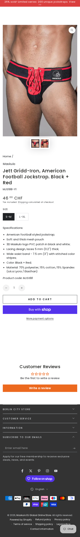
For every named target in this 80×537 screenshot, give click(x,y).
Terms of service (22, 524)
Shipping (23, 202)
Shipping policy (44, 524)
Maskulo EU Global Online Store (33, 515)
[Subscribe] (75, 448)
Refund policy (43, 519)
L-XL (23, 217)
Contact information (42, 529)
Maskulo (9, 164)
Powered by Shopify (21, 519)
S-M (10, 217)
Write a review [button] (40, 388)
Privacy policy (62, 519)
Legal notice (63, 524)
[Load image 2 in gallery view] (45, 143)
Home (7, 156)
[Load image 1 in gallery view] (35, 143)
